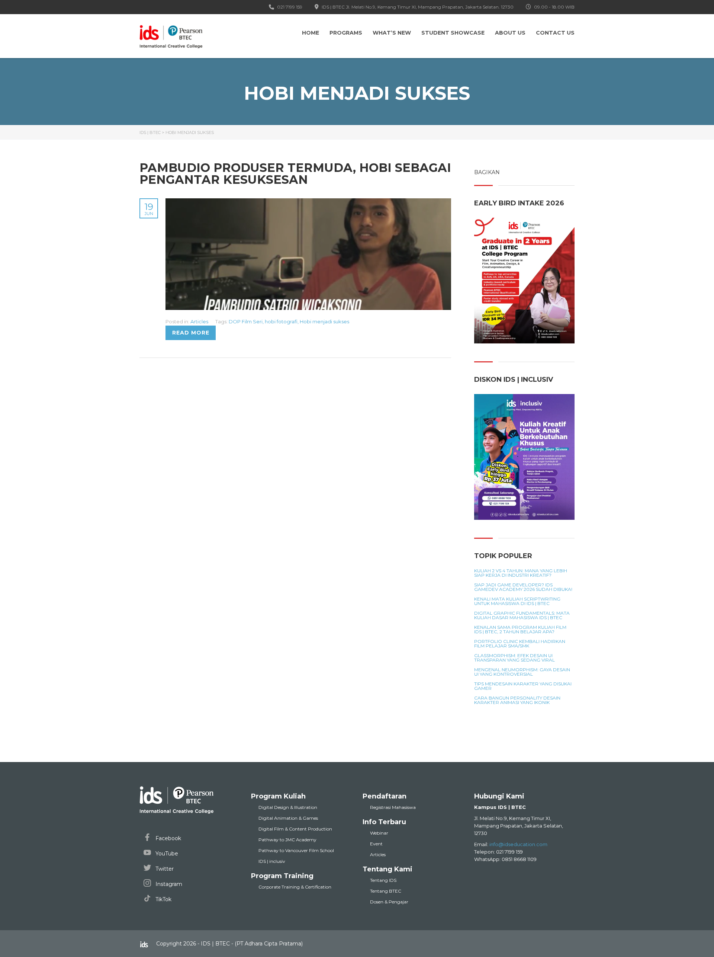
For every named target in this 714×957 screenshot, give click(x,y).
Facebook (167, 838)
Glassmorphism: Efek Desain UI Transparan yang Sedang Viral (514, 657)
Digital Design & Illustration (287, 807)
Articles (199, 321)
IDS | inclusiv (271, 861)
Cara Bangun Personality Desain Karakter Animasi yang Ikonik (517, 700)
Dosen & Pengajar (389, 902)
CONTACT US (555, 32)
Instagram (168, 884)
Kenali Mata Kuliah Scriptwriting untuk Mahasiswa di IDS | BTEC (517, 601)
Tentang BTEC (385, 891)
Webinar (379, 833)
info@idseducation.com (518, 844)
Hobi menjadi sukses (324, 321)
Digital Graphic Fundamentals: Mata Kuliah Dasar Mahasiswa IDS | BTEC (522, 615)
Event (376, 843)
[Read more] (308, 202)
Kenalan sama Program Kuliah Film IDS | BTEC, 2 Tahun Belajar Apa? (520, 629)
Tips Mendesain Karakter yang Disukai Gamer (523, 686)
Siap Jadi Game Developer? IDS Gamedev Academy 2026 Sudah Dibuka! (523, 587)
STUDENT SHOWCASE (453, 32)
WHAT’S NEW (392, 32)
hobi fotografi (281, 321)
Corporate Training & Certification (294, 887)
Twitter (164, 868)
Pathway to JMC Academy (287, 839)
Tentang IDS (383, 880)
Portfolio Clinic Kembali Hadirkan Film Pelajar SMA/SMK (519, 643)
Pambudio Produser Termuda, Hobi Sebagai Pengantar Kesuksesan (295, 173)
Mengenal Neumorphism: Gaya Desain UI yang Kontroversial (522, 672)
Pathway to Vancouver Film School (296, 850)
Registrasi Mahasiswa (393, 807)
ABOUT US (510, 32)
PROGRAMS (345, 32)
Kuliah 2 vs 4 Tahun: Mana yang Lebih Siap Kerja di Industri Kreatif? (520, 573)
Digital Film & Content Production (295, 829)
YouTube (166, 853)
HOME (310, 32)
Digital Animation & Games (288, 818)
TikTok (162, 899)
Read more (190, 332)
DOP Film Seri (246, 321)
